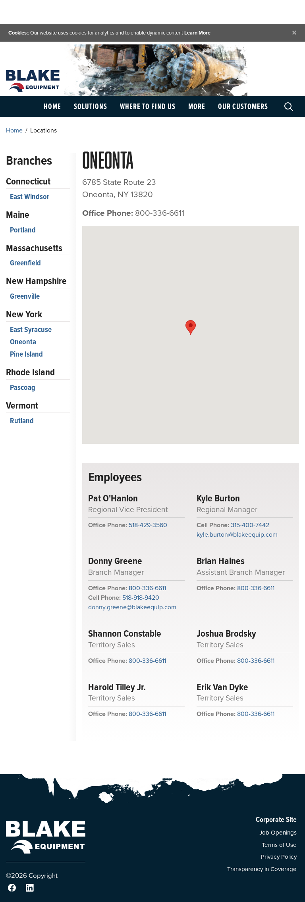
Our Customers (243, 106)
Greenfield (25, 263)
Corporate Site (276, 819)
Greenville (25, 296)
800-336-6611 (147, 588)
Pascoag (22, 387)
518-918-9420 (140, 597)
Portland (23, 230)
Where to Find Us (148, 106)
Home (52, 106)
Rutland (22, 420)
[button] (190, 327)
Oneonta (23, 341)
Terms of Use (279, 845)
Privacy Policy (279, 856)
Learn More (197, 32)
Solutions (90, 106)
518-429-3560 (148, 525)
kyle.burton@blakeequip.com (237, 534)
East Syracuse (31, 329)
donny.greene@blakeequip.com (132, 607)
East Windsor (29, 196)
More (196, 106)
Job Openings (278, 832)
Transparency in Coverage (262, 869)
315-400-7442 (250, 525)
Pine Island (26, 354)
